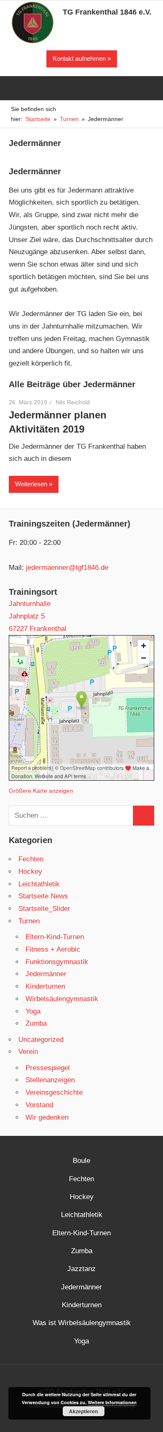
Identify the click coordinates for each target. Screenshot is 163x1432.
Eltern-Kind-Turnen (54, 937)
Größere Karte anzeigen (41, 791)
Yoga (33, 1011)
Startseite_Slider (44, 909)
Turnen (29, 921)
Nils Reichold (73, 402)
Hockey (30, 872)
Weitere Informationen (112, 1402)
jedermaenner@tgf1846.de (67, 567)
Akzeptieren (83, 1411)
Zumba (36, 1023)
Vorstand (39, 1105)
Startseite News (43, 896)
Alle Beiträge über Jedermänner (72, 384)
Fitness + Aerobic (52, 949)
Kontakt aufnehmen (79, 58)
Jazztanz (81, 1269)
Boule (81, 1161)
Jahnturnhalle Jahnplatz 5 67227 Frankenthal (37, 616)
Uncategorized (41, 1040)
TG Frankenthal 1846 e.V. (107, 12)
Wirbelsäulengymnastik (61, 999)
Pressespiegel (47, 1068)
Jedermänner (45, 974)
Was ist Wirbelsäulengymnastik (82, 1323)
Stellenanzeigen (50, 1080)
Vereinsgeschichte (54, 1092)
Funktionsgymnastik (56, 962)
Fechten (30, 859)
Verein (28, 1052)
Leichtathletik (39, 884)
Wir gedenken (47, 1117)
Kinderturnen (45, 986)
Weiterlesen (31, 483)
